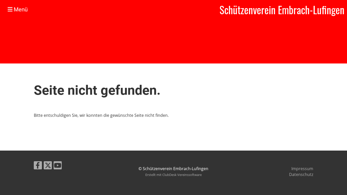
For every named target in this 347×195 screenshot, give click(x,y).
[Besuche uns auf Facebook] (38, 166)
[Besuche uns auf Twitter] (48, 166)
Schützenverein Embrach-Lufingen (281, 10)
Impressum (302, 168)
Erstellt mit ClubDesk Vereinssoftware (173, 174)
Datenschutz (301, 174)
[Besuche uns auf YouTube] (58, 166)
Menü (20, 9)
